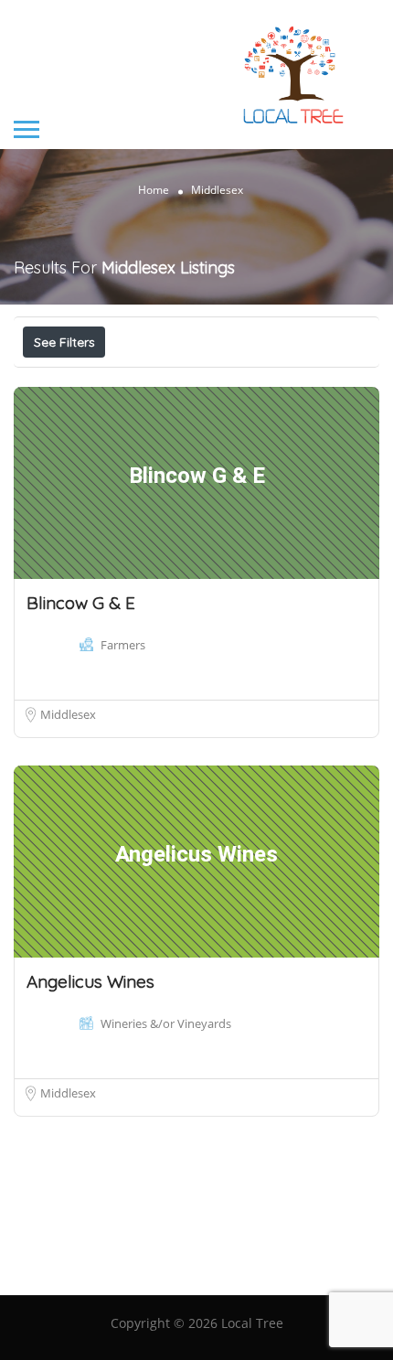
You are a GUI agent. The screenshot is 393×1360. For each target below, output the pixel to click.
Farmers (123, 645)
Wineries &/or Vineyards (166, 1023)
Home (153, 189)
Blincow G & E (81, 603)
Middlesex (68, 714)
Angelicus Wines (90, 981)
